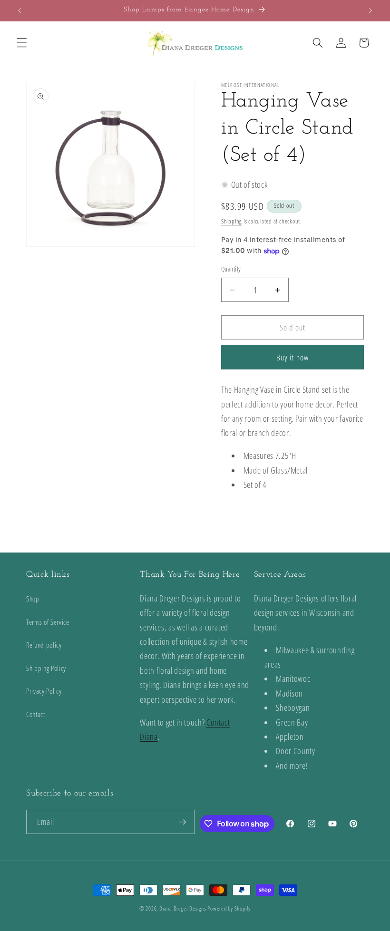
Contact (35, 714)
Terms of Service (47, 622)
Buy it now (292, 357)
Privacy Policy (43, 691)
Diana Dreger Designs (182, 908)
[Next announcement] (370, 10)
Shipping (231, 221)
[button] (21, 42)
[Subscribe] (182, 822)
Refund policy (44, 645)
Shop (32, 599)
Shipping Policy (46, 668)
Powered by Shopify (229, 908)
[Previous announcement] (19, 10)
